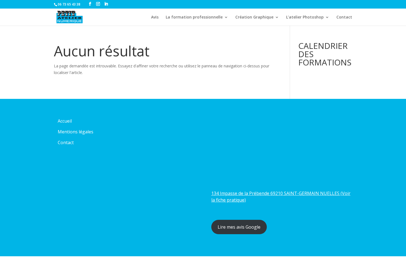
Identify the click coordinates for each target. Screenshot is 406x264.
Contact (344, 17)
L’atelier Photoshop (305, 17)
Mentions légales (75, 132)
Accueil (65, 121)
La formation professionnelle (194, 17)
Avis (155, 17)
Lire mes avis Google (239, 227)
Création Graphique (254, 17)
